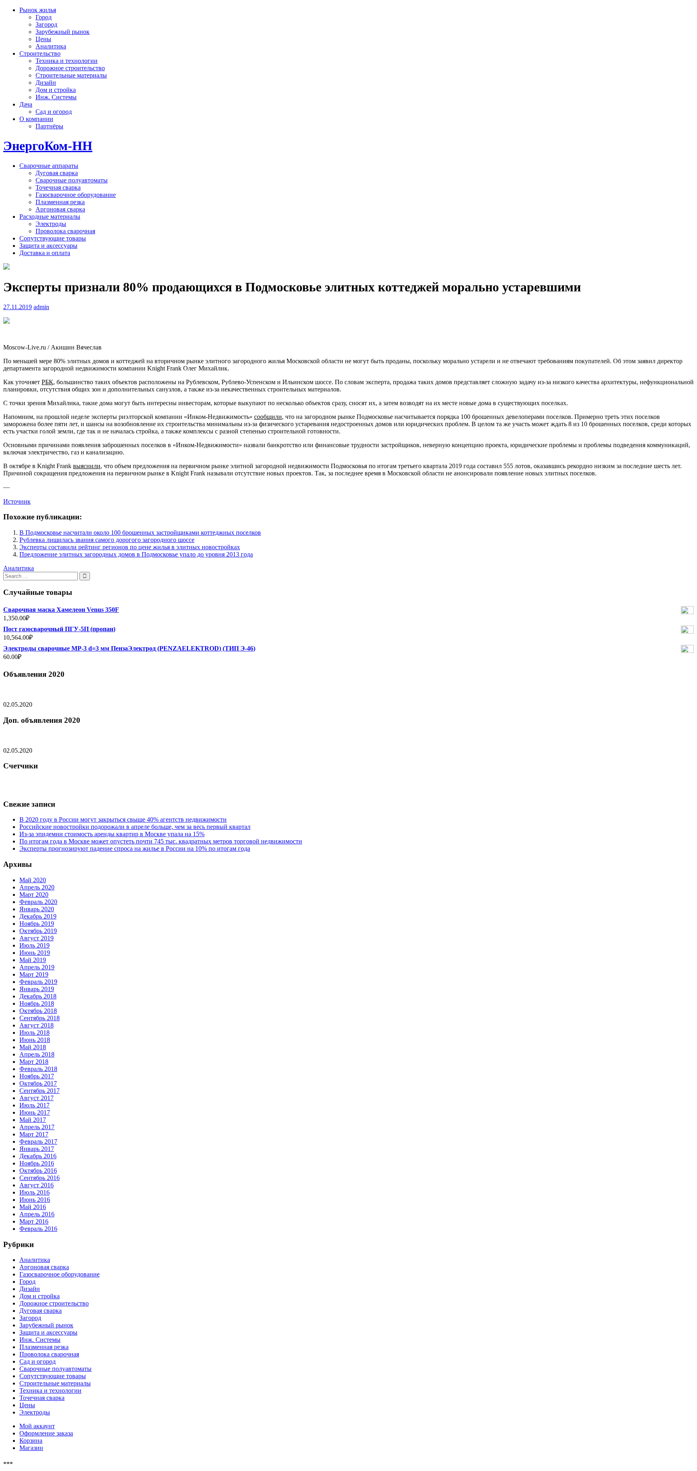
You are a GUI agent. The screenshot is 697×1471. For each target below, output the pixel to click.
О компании (36, 118)
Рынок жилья (37, 9)
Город (43, 17)
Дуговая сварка (56, 172)
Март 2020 (33, 894)
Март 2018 (33, 1061)
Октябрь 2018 (38, 1010)
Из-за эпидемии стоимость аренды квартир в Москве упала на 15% (112, 834)
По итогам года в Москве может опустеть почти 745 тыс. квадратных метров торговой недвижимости (160, 841)
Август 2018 (36, 1025)
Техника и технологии (66, 60)
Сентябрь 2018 (39, 1018)
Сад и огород (53, 111)
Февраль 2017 (38, 1141)
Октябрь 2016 (38, 1170)
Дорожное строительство (70, 68)
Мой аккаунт (37, 1426)
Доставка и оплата (44, 252)
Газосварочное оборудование (75, 194)
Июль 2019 (34, 945)
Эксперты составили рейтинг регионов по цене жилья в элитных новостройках (129, 547)
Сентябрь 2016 (39, 1177)
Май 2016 (32, 1206)
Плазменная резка (60, 202)
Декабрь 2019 (37, 916)
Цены (43, 39)
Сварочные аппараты (48, 165)
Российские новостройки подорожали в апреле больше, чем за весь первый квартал (134, 826)
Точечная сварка (58, 187)
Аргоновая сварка (60, 209)
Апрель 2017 (36, 1127)
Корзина (30, 1440)
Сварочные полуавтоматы (71, 180)
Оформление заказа (46, 1433)
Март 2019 (33, 974)
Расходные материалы (49, 216)
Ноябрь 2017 (36, 1076)
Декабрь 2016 (37, 1156)
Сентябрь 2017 (39, 1090)
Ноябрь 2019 (36, 923)
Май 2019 (32, 959)
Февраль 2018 (38, 1068)
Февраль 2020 (38, 901)
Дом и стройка (55, 89)
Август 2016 (36, 1185)
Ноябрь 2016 (36, 1163)
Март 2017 (33, 1134)
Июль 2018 (34, 1032)
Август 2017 (36, 1097)
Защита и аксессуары (48, 245)
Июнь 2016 (34, 1199)
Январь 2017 (36, 1148)
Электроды (50, 223)
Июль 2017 (34, 1105)
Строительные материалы (71, 75)
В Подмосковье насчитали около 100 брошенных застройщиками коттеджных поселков (140, 532)
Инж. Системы (56, 97)
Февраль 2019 (38, 981)
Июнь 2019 (34, 952)
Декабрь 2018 (37, 996)
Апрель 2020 (36, 887)
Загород (46, 24)
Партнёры (49, 126)
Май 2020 (32, 880)
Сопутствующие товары (52, 238)
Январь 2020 (36, 909)
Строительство (40, 53)
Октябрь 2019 (38, 930)
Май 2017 (32, 1119)
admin (41, 306)
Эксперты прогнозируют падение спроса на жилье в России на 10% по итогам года (134, 848)
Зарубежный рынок (62, 31)
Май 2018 (32, 1047)
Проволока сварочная (65, 231)
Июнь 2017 (34, 1112)
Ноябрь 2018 (36, 1003)
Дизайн (45, 82)
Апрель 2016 (36, 1214)
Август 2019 (36, 938)
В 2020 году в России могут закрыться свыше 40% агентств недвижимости (123, 819)
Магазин (31, 1447)
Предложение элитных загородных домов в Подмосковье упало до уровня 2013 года (136, 554)
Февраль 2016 (38, 1228)
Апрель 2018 (36, 1054)
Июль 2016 (34, 1192)
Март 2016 (33, 1221)
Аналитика (50, 46)
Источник (17, 501)
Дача (25, 104)
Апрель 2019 (36, 967)
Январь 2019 (36, 989)
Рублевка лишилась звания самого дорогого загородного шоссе (106, 539)
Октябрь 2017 (38, 1083)
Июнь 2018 (34, 1039)
